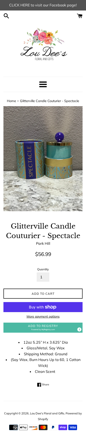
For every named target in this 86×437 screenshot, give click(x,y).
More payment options (43, 316)
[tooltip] (79, 329)
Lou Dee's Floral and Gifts (47, 413)
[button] (43, 328)
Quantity (43, 269)
